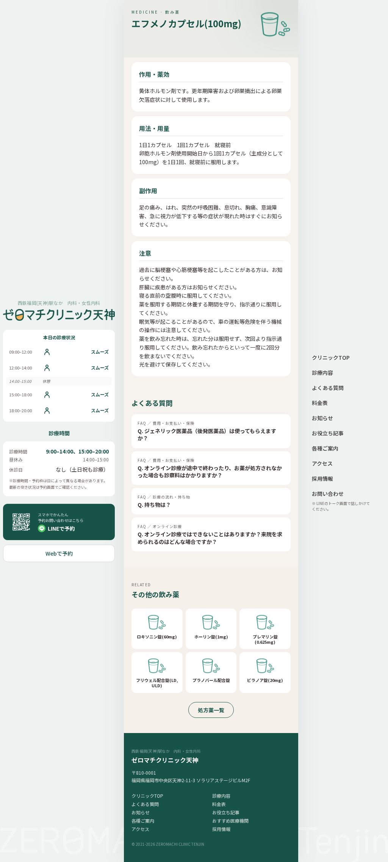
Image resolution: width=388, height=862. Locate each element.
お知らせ (140, 812)
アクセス (140, 829)
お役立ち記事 (225, 812)
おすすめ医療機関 (230, 820)
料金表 (219, 804)
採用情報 (221, 829)
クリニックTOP (147, 795)
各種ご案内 (142, 820)
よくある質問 (145, 804)
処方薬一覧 (211, 710)
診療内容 (221, 795)
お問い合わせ (328, 493)
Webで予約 (59, 553)
